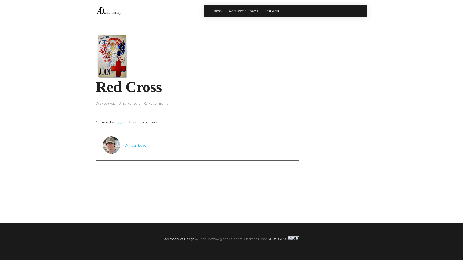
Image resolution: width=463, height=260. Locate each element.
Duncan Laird (131, 103)
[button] (281, 10)
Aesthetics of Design (179, 239)
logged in (121, 122)
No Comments (158, 103)
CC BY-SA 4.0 (278, 239)
